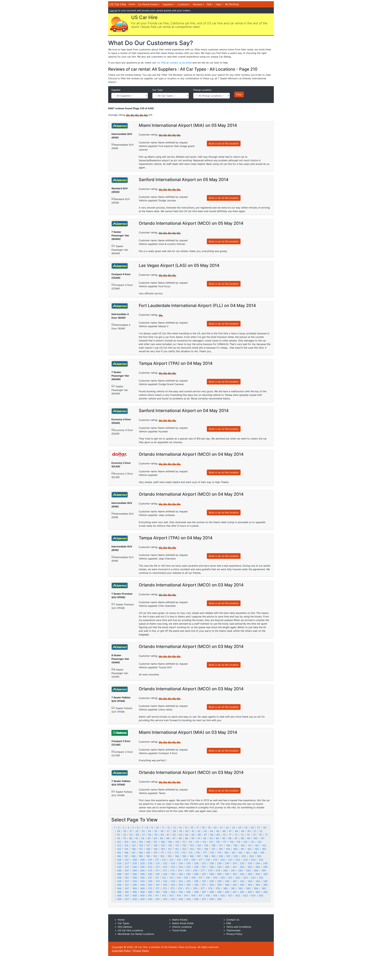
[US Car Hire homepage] (119, 24)
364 (257, 884)
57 (143, 834)
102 (119, 841)
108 (163, 841)
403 (250, 891)
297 (204, 874)
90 (192, 838)
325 (261, 877)
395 (188, 891)
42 (198, 831)
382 (240, 888)
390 (150, 891)
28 (264, 827)
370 (150, 888)
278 (210, 870)
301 (235, 874)
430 (150, 899)
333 (173, 881)
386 (119, 891)
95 (223, 838)
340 (227, 881)
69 (218, 834)
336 (196, 881)
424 (253, 895)
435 (188, 899)
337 (204, 881)
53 (118, 834)
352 (165, 884)
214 (179, 859)
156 (206, 849)
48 (236, 831)
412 (164, 895)
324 (253, 877)
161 (242, 849)
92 (204, 838)
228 (134, 863)
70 (224, 834)
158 (221, 849)
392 (165, 891)
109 (170, 841)
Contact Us (232, 919)
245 (265, 863)
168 (141, 852)
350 (150, 884)
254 (180, 866)
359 (219, 884)
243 (250, 863)
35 (155, 831)
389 (142, 891)
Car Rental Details (148, 4)
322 (237, 877)
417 (200, 895)
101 (262, 838)
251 (158, 866)
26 (252, 827)
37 (168, 831)
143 (264, 845)
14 (180, 827)
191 (155, 856)
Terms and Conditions (238, 926)
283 (248, 870)
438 (211, 899)
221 (230, 859)
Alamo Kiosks (179, 919)
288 (134, 874)
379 (218, 888)
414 (179, 895)
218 (208, 859)
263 (250, 866)
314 (179, 877)
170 (155, 852)
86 (167, 838)
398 (211, 891)
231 (158, 863)
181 (233, 852)
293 (173, 874)
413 (171, 895)
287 (127, 874)
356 (196, 884)
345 (265, 881)
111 (183, 841)
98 (242, 838)
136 (213, 845)
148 (148, 849)
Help (218, 4)
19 (209, 827)
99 (248, 838)
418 (208, 895)
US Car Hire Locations (130, 930)
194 (177, 856)
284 (256, 870)
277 (203, 870)
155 (199, 849)
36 (161, 831)
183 (248, 852)
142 (257, 845)
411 (157, 895)
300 (227, 874)
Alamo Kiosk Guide (183, 923)
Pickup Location (202, 89)
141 (249, 845)
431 (158, 899)
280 (225, 870)
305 (265, 874)
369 (142, 888)
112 (190, 841)
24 (239, 827)
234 (180, 863)
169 (148, 852)
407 (127, 895)
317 (200, 877)
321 (230, 877)
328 (134, 881)
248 (134, 866)
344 (257, 881)
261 (235, 866)
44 (211, 831)
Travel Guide (179, 930)
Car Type (157, 89)
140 (243, 845)
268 (134, 870)
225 (261, 859)
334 (180, 881)
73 (242, 834)
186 (119, 856)
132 (184, 845)
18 (203, 827)
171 (162, 852)
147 (141, 849)
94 (217, 838)
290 (150, 874)
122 (260, 841)
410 (150, 895)
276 (195, 870)
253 (173, 866)
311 (157, 877)
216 (193, 859)
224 (253, 859)
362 (242, 884)
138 (228, 845)
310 (150, 877)
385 (264, 888)
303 (250, 874)
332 (165, 881)
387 (127, 891)
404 (257, 891)
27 (258, 827)
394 (180, 891)
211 (157, 859)
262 (242, 866)
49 (242, 831)
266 (119, 870)
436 (196, 899)
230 (150, 863)
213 (171, 859)
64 (186, 834)
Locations (182, 4)
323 (245, 877)
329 (142, 881)
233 (173, 863)
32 (136, 831)
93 (211, 838)
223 (245, 859)
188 (133, 856)
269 (142, 870)
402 (242, 891)
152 (177, 849)
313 (171, 877)
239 (219, 863)
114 (204, 841)
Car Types (123, 923)
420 (222, 895)
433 (173, 899)
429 (142, 899)
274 (180, 870)
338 (211, 881)
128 (155, 845)
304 (257, 874)
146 (134, 849)
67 (205, 834)
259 (219, 866)
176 (198, 852)
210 (150, 859)
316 (193, 877)
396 (196, 891)
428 (134, 899)
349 (142, 884)
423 (245, 895)
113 (197, 841)
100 (255, 838)
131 (177, 845)
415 (186, 895)
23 (233, 827)
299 (219, 874)
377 (203, 888)
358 (211, 884)
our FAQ (161, 62)
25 (246, 827)
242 (242, 863)
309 (142, 877)
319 (215, 877)
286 (119, 874)
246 (119, 866)
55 (131, 834)
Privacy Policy (234, 933)
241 (235, 863)
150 (163, 849)
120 (245, 841)
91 (199, 838)
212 (164, 859)
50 (248, 831)
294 (180, 874)
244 (257, 863)
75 (254, 834)
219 (215, 859)
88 (180, 838)
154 (192, 849)
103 (126, 841)
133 (192, 845)
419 (215, 895)
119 (238, 841)
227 (127, 863)
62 (174, 834)
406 (119, 895)
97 (236, 838)
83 (149, 838)
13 (174, 827)
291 (158, 874)
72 (236, 834)
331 (158, 881)
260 (227, 866)
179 (219, 852)
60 (162, 834)
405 (265, 891)
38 (174, 831)
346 (119, 884)
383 (248, 888)
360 (227, 884)
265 (265, 866)
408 (134, 895)
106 (148, 841)
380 (225, 888)
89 (186, 838)
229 (142, 863)
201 (228, 856)
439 (219, 899)
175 (190, 852)
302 (242, 874)
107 (155, 841)
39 (180, 831)
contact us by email (181, 62)
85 (161, 838)
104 (134, 841)
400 (227, 891)
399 (219, 891)
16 (192, 827)
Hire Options (125, 926)
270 (150, 870)
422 (237, 895)
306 (119, 877)
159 (228, 849)
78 (118, 838)
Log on (113, 10)
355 (188, 884)
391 (158, 891)
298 (211, 874)
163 (257, 849)
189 (141, 856)
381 (233, 888)
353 (173, 884)
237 (204, 863)
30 (124, 831)
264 (257, 866)
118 (231, 841)
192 (162, 856)
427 (127, 899)
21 (221, 827)
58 (149, 834)
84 (155, 838)
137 (221, 845)
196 (192, 856)
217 (200, 859)
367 (127, 888)
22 (227, 827)
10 (157, 827)
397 (204, 891)
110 (177, 841)
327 (127, 881)
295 (188, 874)
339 (219, 881)
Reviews (197, 4)
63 (180, 834)
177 (205, 852)
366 (119, 888)
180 (226, 852)
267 (127, 870)
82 (142, 838)
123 (119, 845)
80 (130, 838)
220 (222, 859)
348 (134, 884)
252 (165, 866)
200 (221, 856)
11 (163, 827)
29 (118, 831)
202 (236, 856)
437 (204, 899)
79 (124, 838)
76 (260, 834)
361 (235, 884)
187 (126, 856)
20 (215, 827)
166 (126, 852)
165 (119, 852)
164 (264, 849)
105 (141, 841)
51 (255, 831)
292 (165, 874)
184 (255, 852)
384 (256, 888)
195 (184, 856)
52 (260, 831)
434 (180, 899)
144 (119, 849)
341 (235, 881)
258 (211, 866)
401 (235, 891)
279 (218, 870)
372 (165, 888)
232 (165, 863)
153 (184, 849)
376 (195, 888)
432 (165, 899)
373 (172, 888)
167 (133, 852)
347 (127, 884)
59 (155, 834)
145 (126, 849)
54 (124, 834)
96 (229, 838)
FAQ (209, 4)
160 (235, 849)
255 (188, 866)
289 (142, 874)
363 (250, 884)
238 (211, 863)
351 (158, 884)
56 (137, 834)
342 (242, 881)
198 (206, 856)
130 (170, 845)
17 (197, 827)
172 (169, 852)
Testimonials (233, 930)
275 (187, 870)
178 (212, 852)
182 (240, 852)
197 (199, 856)
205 (259, 856)
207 (127, 859)
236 (196, 863)
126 (141, 845)
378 (210, 888)
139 (235, 845)
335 (188, 881)
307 (127, 877)
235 (188, 863)
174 (183, 852)
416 (193, 895)
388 (134, 891)
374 (180, 888)
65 (193, 834)
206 (119, 859)
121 (252, 841)
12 (168, 827)
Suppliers (167, 4)
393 (173, 891)
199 (213, 856)
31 (131, 831)
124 (126, 845)
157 (213, 849)
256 (196, 866)
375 (187, 888)
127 (148, 845)
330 (150, 881)
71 (230, 834)
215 (186, 859)
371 (157, 888)
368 (134, 888)
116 (218, 841)
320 (222, 877)
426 (119, 899)
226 (119, 863)
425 (261, 895)
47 (230, 831)
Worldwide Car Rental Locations (136, 933)
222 (237, 859)
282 (240, 870)
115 (211, 841)
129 (163, 845)
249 (142, 866)
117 (224, 841)
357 (204, 884)
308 (134, 877)
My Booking (232, 4)
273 (172, 870)
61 (168, 834)
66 (199, 834)
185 (262, 852)
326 (119, 881)
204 (251, 856)
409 (142, 895)
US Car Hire (117, 4)
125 (134, 845)
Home (131, 4)
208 (134, 859)
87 (174, 838)
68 (211, 834)
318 (208, 877)
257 (204, 866)
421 (230, 895)
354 (180, 884)
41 (193, 831)
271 (157, 870)
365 (265, 884)
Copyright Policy (121, 950)
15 (186, 827)
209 (142, 859)
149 (155, 849)
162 (249, 849)
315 (186, 877)
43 (205, 831)
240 (227, 863)
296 (196, 874)
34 (149, 831)
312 (164, 877)
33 (143, 831)
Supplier (116, 89)
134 (199, 845)
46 (223, 831)
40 (186, 831)
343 (250, 881)
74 (248, 834)
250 (150, 866)
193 (170, 856)
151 (170, 849)
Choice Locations (182, 926)
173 (176, 852)
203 (243, 856)
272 (165, 870)
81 (136, 838)
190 (148, 856)
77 (266, 834)
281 (233, 870)
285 (264, 870)
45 (217, 831)
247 (127, 866)
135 (206, 845)
